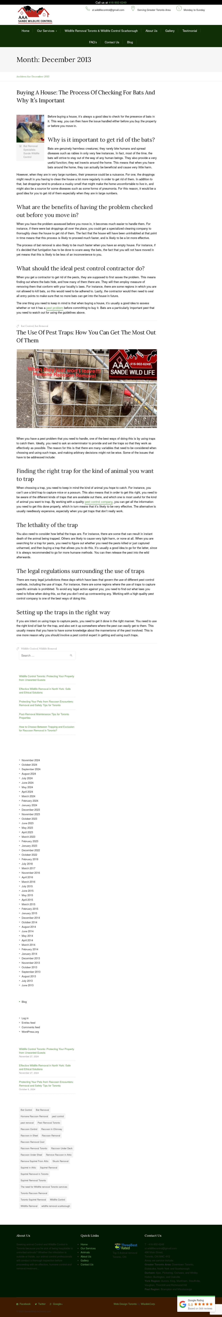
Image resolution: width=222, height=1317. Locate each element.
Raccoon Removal (51, 1135)
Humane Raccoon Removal (34, 1116)
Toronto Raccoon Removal (34, 1193)
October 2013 (29, 967)
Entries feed (28, 1022)
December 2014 (31, 917)
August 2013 (29, 976)
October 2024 (29, 764)
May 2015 (27, 895)
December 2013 (31, 958)
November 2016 (31, 872)
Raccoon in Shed (29, 1135)
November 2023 (31, 814)
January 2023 (29, 845)
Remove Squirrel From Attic (35, 1161)
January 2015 (29, 913)
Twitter (42, 1304)
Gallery (170, 30)
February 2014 (30, 949)
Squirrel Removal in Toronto (34, 1174)
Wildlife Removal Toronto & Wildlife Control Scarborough (101, 30)
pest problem (54, 307)
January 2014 (29, 953)
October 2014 (29, 922)
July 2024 (27, 778)
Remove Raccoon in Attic (59, 1154)
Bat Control (27, 326)
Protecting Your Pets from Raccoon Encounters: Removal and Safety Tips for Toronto (46, 703)
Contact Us (112, 42)
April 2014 (27, 940)
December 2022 (31, 850)
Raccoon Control (29, 1129)
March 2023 (28, 836)
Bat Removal (41, 326)
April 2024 (27, 791)
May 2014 (27, 935)
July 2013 (27, 980)
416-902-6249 (117, 2)
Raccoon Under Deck (61, 1148)
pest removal (27, 1122)
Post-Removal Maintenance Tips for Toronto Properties (44, 715)
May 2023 (27, 827)
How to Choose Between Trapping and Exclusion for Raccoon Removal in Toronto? (46, 728)
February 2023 (30, 841)
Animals (85, 1252)
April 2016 (27, 877)
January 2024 (29, 805)
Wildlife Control (29, 648)
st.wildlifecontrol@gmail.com (108, 10)
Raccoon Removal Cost (32, 1142)
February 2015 (30, 908)
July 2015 (27, 886)
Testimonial (189, 30)
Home (25, 30)
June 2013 (27, 985)
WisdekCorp (148, 1304)
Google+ (58, 1304)
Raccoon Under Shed (31, 1154)
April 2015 (27, 899)
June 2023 (27, 823)
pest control (58, 1116)
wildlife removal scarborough (55, 1206)
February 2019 (30, 859)
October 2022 (29, 854)
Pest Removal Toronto (49, 1122)
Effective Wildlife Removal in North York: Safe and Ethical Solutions (45, 690)
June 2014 (27, 931)
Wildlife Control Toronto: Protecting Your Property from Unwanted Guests (46, 678)
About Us (151, 30)
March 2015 (28, 904)
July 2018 (27, 863)
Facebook (25, 1304)
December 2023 (31, 809)
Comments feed (31, 1027)
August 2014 (29, 926)
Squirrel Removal (48, 1167)
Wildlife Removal (48, 648)
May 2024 (27, 787)
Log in (25, 1018)
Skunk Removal (61, 1161)
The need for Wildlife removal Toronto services (44, 1186)
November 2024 (31, 760)
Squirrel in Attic (28, 1167)
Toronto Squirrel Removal (33, 1199)
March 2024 (28, 796)
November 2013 (31, 962)
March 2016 (28, 881)
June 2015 (27, 890)
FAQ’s (93, 42)
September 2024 (31, 769)
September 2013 (31, 971)
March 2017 (28, 868)
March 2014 (28, 944)
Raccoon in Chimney (51, 1129)
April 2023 (27, 832)
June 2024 (27, 782)
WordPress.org (30, 1031)
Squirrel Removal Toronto (33, 1180)
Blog (130, 42)
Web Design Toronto (125, 1304)
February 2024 (30, 800)
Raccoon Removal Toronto (34, 1148)
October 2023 (29, 818)
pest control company (99, 501)
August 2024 (29, 773)
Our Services (45, 30)
